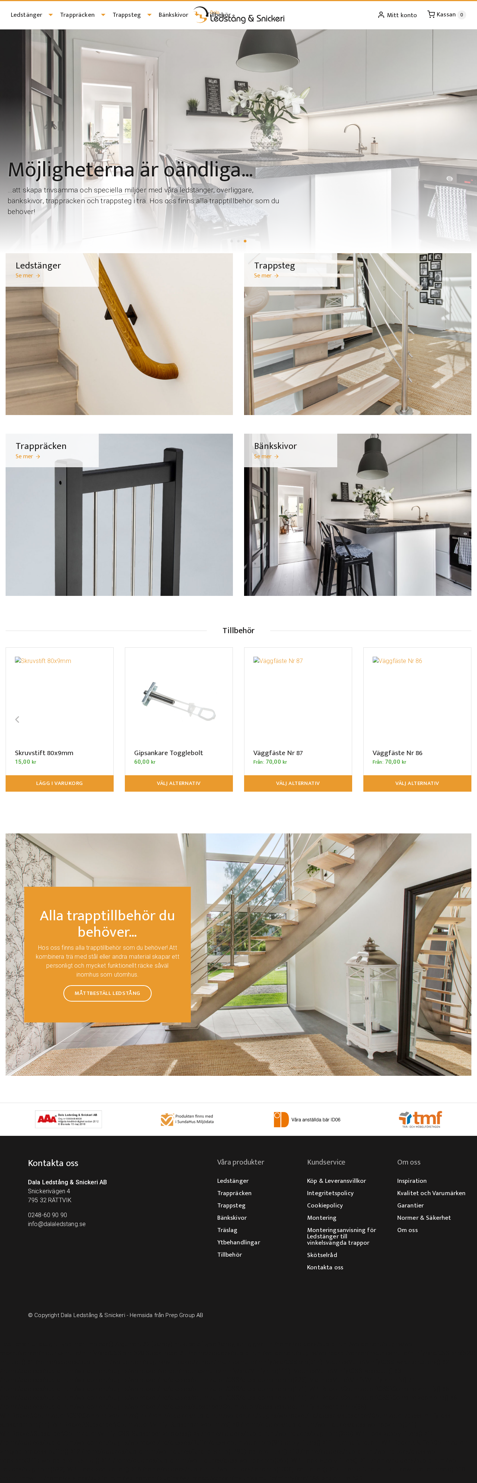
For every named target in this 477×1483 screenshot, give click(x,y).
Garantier (410, 1205)
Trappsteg (127, 15)
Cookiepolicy (325, 1205)
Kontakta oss (325, 1267)
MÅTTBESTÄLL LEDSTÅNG (107, 993)
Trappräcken (77, 15)
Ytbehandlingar (238, 1242)
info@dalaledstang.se (57, 1224)
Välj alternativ (179, 783)
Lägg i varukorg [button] (59, 783)
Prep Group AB (184, 1315)
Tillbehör (218, 15)
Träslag (227, 1230)
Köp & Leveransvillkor (336, 1181)
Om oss (407, 1230)
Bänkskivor (174, 15)
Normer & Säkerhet (424, 1218)
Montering (322, 1218)
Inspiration (412, 1181)
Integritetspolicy (330, 1193)
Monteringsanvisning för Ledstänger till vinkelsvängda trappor (341, 1236)
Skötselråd (322, 1255)
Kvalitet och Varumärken (431, 1193)
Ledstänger (26, 15)
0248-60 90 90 (47, 1215)
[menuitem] (30, 15)
